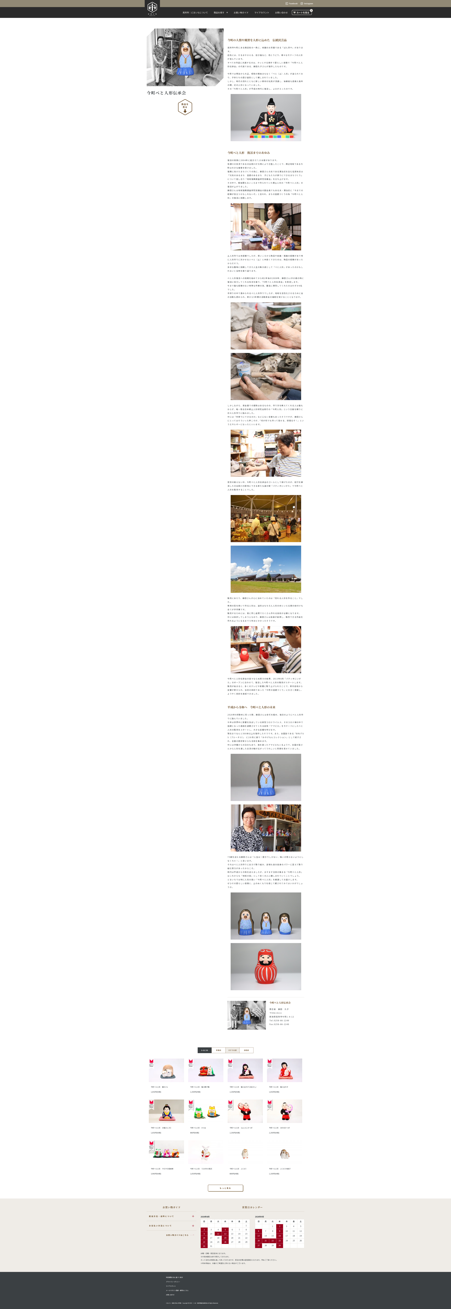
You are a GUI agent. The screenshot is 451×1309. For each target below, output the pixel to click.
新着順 (218, 1050)
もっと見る (225, 1188)
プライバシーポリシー (173, 1281)
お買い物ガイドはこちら (177, 1235)
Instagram (308, 3)
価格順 (246, 1050)
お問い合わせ (281, 12)
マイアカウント (261, 12)
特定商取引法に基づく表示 (174, 1277)
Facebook (293, 3)
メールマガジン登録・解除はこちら (177, 1290)
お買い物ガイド (241, 12)
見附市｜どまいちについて (195, 12)
